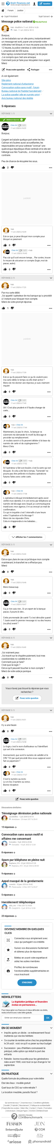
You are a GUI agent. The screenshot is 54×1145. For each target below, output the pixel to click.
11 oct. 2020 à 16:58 (18, 742)
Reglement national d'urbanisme (17, 83)
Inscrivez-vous (26, 1103)
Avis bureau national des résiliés (17, 98)
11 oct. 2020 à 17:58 (19, 494)
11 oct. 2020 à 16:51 (18, 720)
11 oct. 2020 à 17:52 (19, 464)
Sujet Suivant (44, 16)
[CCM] (39, 1130)
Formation (48, 1108)
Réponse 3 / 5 (8, 544)
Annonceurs (10, 1111)
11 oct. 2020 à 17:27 (19, 775)
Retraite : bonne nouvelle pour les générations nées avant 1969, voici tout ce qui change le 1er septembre (27, 1062)
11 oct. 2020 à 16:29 (18, 128)
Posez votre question (15, 69)
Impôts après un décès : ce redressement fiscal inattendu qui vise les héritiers (27, 1034)
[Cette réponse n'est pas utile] (12, 168)
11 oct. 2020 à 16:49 (18, 647)
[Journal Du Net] (39, 1124)
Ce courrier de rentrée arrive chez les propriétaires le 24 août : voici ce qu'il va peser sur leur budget (28, 1042)
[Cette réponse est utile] (3, 168)
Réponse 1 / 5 (8, 113)
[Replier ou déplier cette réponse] (51, 113)
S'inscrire (27, 982)
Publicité (14, 1105)
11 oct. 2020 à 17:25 (18, 287)
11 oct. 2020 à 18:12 (26, 30)
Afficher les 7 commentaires (29, 537)
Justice (20, 10)
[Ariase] (14, 1141)
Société (7, 1105)
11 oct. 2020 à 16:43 (19, 253)
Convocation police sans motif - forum (20, 87)
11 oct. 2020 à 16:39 (18, 232)
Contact (33, 1108)
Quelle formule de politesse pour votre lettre (23, 1078)
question (46, 4)
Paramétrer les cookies (10, 1108)
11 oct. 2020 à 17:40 (18, 403)
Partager (35, 69)
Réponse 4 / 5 (8, 638)
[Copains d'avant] (14, 1136)
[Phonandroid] (39, 1142)
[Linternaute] (14, 1129)
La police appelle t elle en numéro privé (20, 94)
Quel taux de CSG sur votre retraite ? (19, 1087)
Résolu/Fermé (41, 22)
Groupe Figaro (22, 1111)
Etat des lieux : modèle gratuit (16, 1083)
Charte (39, 1108)
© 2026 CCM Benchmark (38, 1111)
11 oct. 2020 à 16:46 (18, 582)
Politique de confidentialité (40, 1105)
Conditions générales (41, 1103)
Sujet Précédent (11, 16)
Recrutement (24, 1105)
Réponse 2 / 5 (8, 278)
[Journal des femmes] (14, 1124)
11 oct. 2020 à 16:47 (18, 604)
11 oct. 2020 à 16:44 (18, 554)
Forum (11, 10)
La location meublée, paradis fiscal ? (20, 1092)
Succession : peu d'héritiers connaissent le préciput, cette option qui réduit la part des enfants (24, 1051)
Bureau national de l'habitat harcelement (21, 91)
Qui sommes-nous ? (12, 1103)
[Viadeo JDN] (39, 1136)
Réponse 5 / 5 (8, 710)
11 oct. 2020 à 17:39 (18, 372)
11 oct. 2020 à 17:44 (19, 427)
